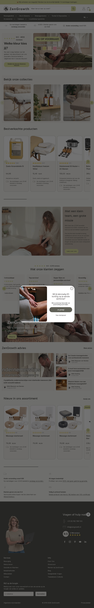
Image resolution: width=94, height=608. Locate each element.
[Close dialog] (71, 288)
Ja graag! (60, 310)
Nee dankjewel (61, 315)
